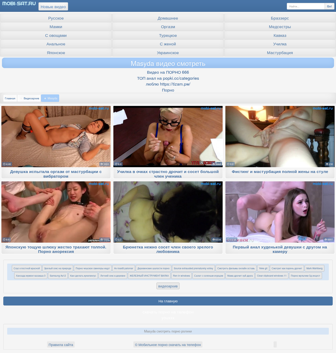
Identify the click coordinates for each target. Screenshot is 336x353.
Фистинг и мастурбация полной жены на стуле (280, 172)
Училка (280, 44)
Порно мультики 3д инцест (305, 275)
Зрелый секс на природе (57, 268)
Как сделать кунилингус (83, 275)
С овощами (56, 35)
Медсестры (280, 26)
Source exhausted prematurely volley (193, 268)
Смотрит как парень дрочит (287, 268)
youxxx (168, 317)
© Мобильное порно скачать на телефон (168, 344)
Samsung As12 (58, 275)
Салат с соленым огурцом (208, 275)
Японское (56, 52)
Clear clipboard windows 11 (272, 275)
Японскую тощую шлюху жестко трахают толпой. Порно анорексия (55, 249)
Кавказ (280, 35)
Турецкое (168, 35)
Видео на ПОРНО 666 (168, 72)
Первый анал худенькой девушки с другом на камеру (280, 249)
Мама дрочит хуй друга (240, 275)
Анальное (55, 44)
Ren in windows (181, 275)
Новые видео (53, 6)
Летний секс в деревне (112, 275)
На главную (168, 300)
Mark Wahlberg (314, 268)
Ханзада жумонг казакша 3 (31, 275)
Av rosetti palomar (123, 268)
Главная (10, 98)
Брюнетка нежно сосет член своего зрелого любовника (168, 249)
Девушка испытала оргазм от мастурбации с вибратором (56, 174)
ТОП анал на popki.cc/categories (168, 78)
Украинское (168, 52)
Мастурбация (280, 52)
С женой (168, 44)
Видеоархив (31, 98)
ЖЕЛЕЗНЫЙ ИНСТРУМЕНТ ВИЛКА (149, 275)
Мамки (56, 26)
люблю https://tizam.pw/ (168, 84)
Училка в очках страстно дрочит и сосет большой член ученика (168, 174)
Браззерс (280, 18)
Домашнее (168, 18)
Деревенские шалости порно (153, 268)
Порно (168, 90)
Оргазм (168, 26)
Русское (56, 18)
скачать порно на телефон (168, 312)
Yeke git (263, 268)
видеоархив (168, 285)
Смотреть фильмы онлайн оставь (236, 268)
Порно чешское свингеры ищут (93, 268)
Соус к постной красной (27, 268)
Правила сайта (61, 344)
